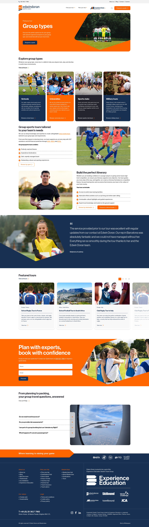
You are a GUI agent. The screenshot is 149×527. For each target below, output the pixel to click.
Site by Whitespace (125, 523)
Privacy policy (45, 501)
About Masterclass (68, 474)
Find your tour (70, 7)
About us (111, 1)
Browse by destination (85, 207)
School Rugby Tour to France (31, 311)
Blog (117, 1)
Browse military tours (112, 118)
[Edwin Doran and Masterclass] (29, 8)
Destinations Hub (46, 474)
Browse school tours (27, 118)
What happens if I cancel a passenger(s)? (33, 433)
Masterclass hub (68, 472)
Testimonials (23, 478)
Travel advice (45, 487)
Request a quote (121, 8)
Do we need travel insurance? (29, 417)
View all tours (23, 67)
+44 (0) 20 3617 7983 (30, 511)
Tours (64, 478)
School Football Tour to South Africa (72, 311)
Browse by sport (26, 164)
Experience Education (26, 483)
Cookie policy (45, 499)
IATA (48, 141)
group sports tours (64, 133)
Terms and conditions (47, 497)
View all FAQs (23, 401)
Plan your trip (82, 7)
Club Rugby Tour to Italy (105, 311)
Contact (122, 1)
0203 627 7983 (60, 358)
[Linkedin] (79, 512)
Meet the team (24, 476)
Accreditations (24, 480)
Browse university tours (57, 118)
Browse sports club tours (85, 118)
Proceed (23, 378)
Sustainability (24, 499)
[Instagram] (72, 512)
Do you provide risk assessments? (31, 422)
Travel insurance (46, 485)
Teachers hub (45, 480)
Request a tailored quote (107, 207)
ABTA (52, 141)
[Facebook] (76, 512)
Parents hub (45, 483)
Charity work (23, 497)
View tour (25, 326)
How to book (45, 476)
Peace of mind (45, 478)
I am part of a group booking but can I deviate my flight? (38, 427)
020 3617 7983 (24, 1)
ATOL (59, 141)
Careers (127, 1)
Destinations (66, 476)
